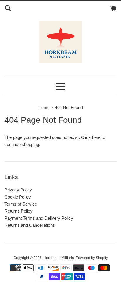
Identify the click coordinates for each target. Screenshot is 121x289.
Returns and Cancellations (29, 225)
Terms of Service (20, 203)
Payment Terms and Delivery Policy (38, 218)
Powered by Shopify (92, 258)
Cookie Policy (17, 196)
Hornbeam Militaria (58, 258)
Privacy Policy (18, 189)
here (96, 137)
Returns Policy (18, 211)
